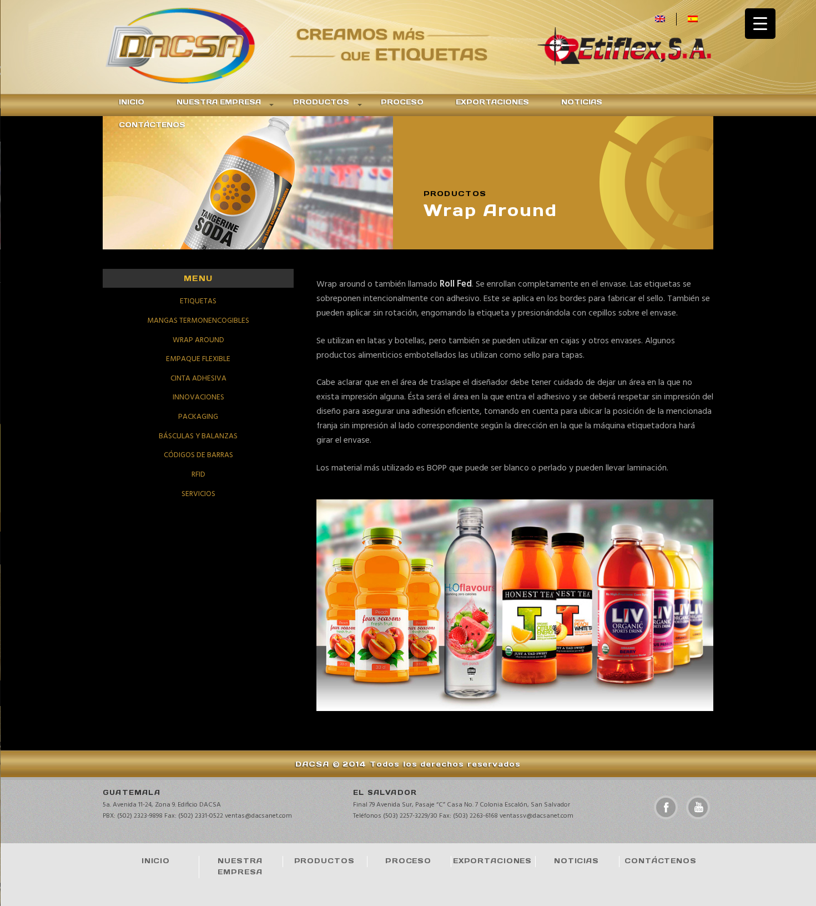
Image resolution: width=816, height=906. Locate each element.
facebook (666, 807)
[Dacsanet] (194, 47)
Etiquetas (198, 301)
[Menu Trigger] (760, 23)
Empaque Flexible (198, 359)
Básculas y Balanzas (198, 436)
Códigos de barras (198, 455)
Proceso (402, 102)
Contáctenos (152, 124)
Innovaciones (198, 397)
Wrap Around (198, 340)
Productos (321, 102)
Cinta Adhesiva (198, 378)
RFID (198, 474)
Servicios (198, 494)
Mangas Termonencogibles (198, 321)
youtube (698, 807)
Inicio (131, 102)
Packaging (198, 417)
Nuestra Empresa (219, 102)
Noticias (581, 102)
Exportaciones (492, 102)
